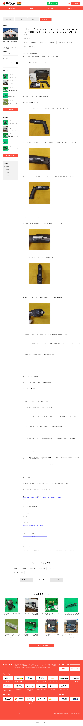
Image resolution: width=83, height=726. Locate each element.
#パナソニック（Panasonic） (48, 42)
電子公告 (42, 713)
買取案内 (31, 8)
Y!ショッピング (66, 3)
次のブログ (56, 580)
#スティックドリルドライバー (67, 42)
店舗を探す (12, 8)
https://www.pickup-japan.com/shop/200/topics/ (35, 536)
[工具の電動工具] (51, 78)
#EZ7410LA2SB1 (29, 46)
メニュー (77, 3)
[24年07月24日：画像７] (51, 313)
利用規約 (49, 713)
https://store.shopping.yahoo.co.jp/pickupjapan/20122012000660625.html (42, 497)
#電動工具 (33, 42)
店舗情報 (8, 19)
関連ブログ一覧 (10, 156)
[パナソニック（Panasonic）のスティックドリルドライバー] (51, 159)
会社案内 (5, 713)
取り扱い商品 (49, 8)
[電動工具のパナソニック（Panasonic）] (51, 125)
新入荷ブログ (70, 8)
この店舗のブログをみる (41, 645)
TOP (4, 13)
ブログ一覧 (10, 109)
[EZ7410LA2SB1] (51, 239)
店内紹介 (33, 19)
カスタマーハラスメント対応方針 (28, 713)
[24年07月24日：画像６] (51, 273)
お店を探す (8, 13)
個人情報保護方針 (14, 713)
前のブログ (26, 580)
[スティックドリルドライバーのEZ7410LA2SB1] (51, 193)
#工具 (25, 42)
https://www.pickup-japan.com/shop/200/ (33, 525)
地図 (21, 19)
